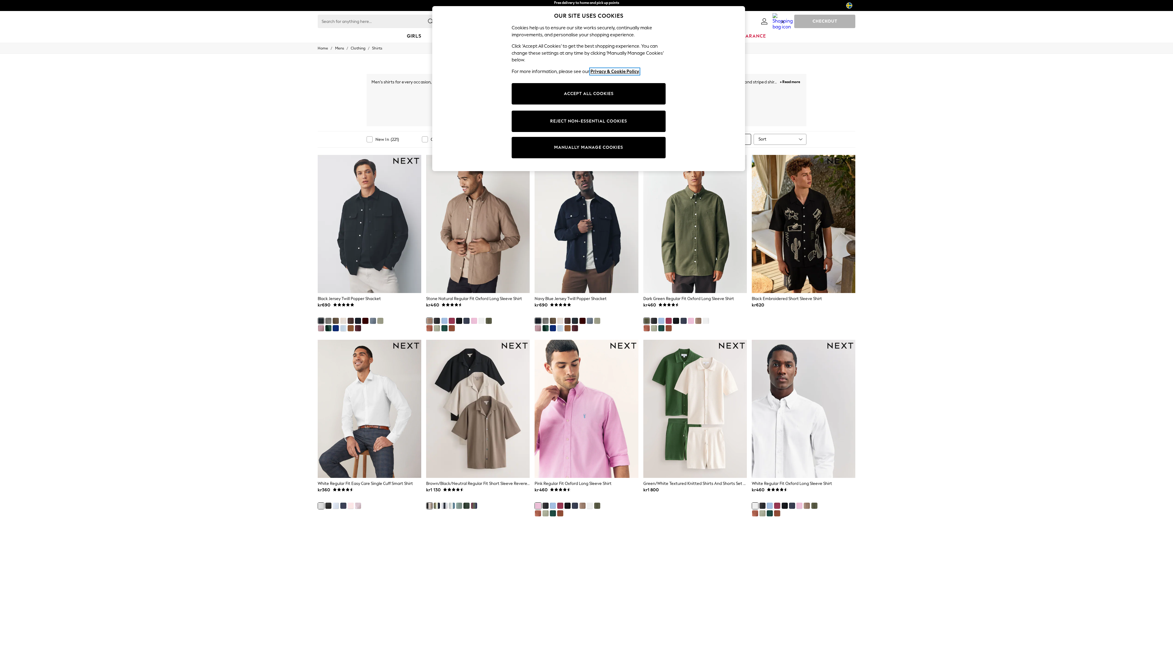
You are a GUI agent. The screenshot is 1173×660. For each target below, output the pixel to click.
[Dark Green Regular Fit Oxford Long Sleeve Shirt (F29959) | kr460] (695, 224)
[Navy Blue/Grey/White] (444, 506)
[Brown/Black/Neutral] (429, 506)
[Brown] (336, 321)
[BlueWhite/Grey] (452, 506)
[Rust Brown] (365, 321)
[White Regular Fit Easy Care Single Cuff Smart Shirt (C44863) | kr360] (369, 409)
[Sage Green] (380, 321)
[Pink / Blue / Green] (459, 506)
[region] (588, 88)
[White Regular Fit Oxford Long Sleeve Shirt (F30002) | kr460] (803, 409)
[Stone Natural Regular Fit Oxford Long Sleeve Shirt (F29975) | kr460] (478, 224)
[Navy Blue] (358, 321)
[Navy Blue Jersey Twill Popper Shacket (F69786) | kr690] (586, 224)
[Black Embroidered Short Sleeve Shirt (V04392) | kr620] (803, 224)
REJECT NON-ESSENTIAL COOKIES (588, 121)
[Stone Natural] (429, 321)
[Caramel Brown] (351, 328)
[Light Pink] (358, 506)
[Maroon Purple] (358, 328)
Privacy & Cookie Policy (614, 71)
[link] (764, 21)
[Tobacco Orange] (452, 328)
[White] (481, 321)
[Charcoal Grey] (437, 321)
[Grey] (328, 321)
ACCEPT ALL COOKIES (589, 93)
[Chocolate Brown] (351, 321)
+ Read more (790, 81)
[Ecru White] (343, 321)
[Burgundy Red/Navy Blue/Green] (466, 506)
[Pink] (321, 328)
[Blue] (373, 321)
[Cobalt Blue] (336, 328)
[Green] (328, 328)
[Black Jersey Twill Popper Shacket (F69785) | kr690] (369, 224)
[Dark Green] (489, 321)
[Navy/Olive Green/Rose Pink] (474, 506)
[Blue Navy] (343, 506)
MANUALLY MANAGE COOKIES (588, 147)
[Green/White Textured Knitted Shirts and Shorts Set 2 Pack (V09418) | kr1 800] (695, 409)
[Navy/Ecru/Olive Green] (437, 506)
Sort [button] (762, 139)
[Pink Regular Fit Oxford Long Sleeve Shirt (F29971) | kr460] (586, 409)
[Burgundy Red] (452, 321)
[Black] (321, 321)
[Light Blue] (343, 328)
